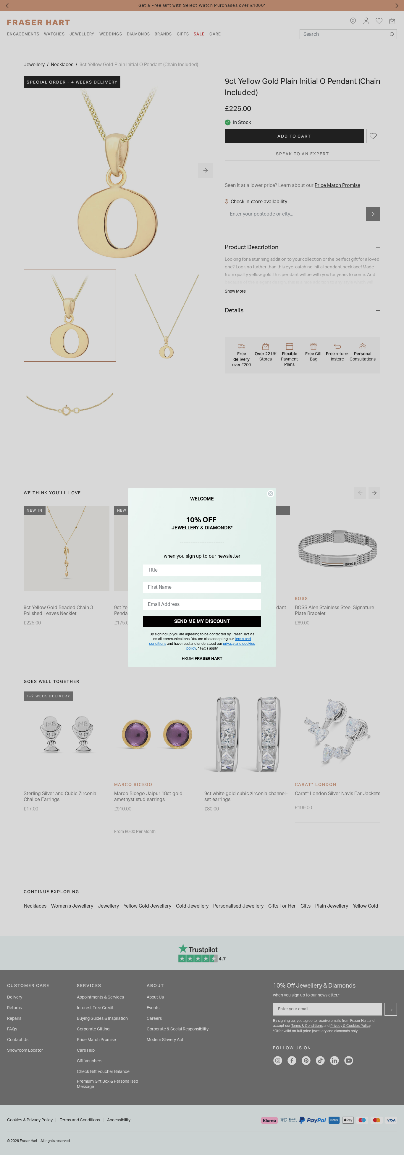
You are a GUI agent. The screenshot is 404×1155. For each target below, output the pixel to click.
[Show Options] (255, 570)
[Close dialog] (271, 494)
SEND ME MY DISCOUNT (202, 621)
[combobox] (200, 570)
